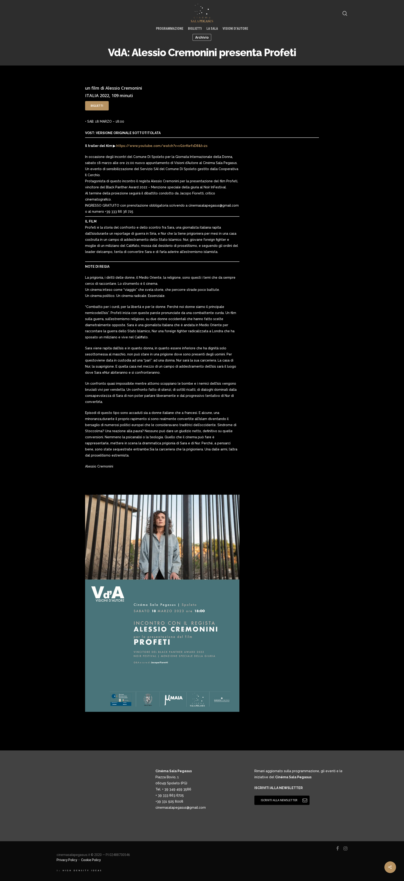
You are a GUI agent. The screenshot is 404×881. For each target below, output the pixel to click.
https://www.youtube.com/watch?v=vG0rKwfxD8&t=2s (161, 146)
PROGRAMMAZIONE (169, 28)
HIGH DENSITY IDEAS (82, 871)
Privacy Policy (67, 860)
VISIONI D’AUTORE (235, 28)
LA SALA (212, 28)
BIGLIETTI (195, 28)
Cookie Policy (91, 860)
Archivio (202, 37)
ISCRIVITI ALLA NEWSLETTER (278, 788)
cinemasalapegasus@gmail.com (180, 807)
